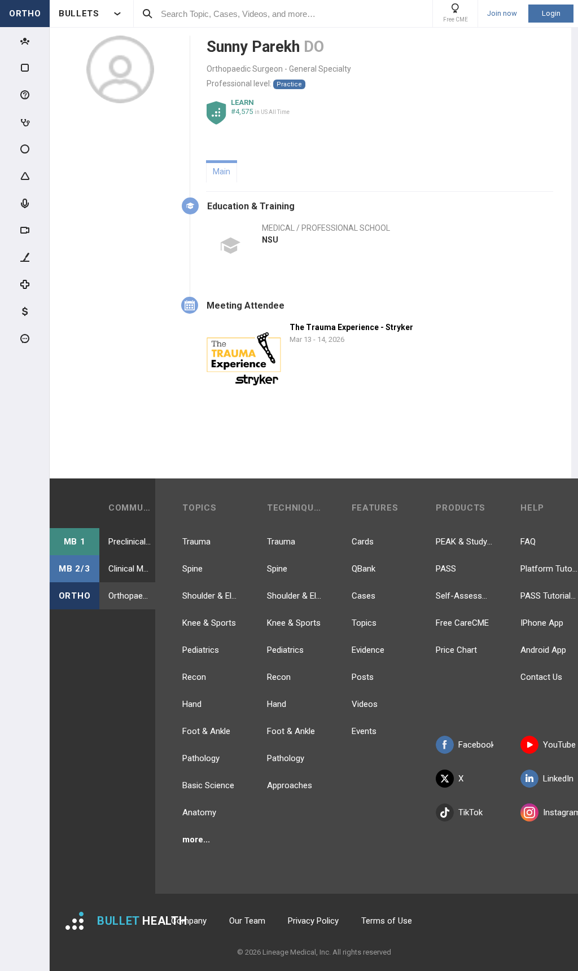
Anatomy (199, 812)
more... (196, 839)
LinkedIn (558, 779)
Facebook (475, 745)
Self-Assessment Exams (464, 596)
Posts (363, 677)
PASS (446, 569)
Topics (364, 623)
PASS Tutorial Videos (549, 596)
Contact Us (541, 677)
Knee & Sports (209, 623)
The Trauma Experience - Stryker (351, 327)
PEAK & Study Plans (464, 542)
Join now (502, 13)
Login (551, 13)
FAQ (528, 542)
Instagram (560, 812)
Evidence (368, 650)
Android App (543, 650)
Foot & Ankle (206, 731)
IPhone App (541, 623)
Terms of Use (386, 921)
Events (364, 731)
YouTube (559, 745)
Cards (363, 542)
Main (221, 171)
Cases (363, 596)
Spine (192, 569)
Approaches (289, 785)
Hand (192, 704)
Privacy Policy (313, 921)
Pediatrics (200, 650)
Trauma (196, 542)
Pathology (201, 758)
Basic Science (208, 785)
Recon (194, 677)
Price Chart (456, 650)
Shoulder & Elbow (211, 596)
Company (189, 921)
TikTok (470, 812)
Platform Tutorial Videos (549, 569)
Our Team (247, 921)
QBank (363, 569)
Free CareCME (462, 623)
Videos (365, 704)
